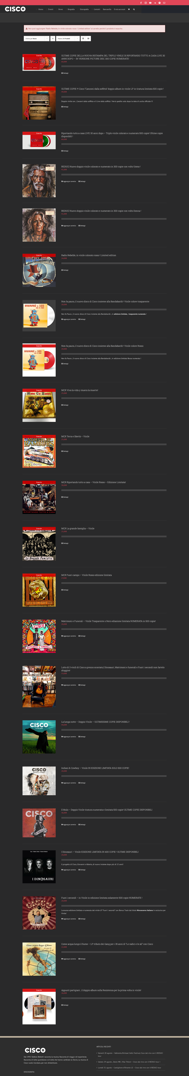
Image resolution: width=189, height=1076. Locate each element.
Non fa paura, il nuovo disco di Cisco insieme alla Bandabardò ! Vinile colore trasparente (105, 301)
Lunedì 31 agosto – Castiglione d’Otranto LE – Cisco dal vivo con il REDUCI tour (129, 1067)
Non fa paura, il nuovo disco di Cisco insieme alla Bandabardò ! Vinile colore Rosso (102, 345)
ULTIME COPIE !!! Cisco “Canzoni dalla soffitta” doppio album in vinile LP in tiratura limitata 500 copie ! (112, 88)
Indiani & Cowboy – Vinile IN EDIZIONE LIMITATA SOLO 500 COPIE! (95, 768)
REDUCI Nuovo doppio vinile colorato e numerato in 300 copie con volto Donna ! (101, 210)
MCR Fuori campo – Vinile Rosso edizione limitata (86, 575)
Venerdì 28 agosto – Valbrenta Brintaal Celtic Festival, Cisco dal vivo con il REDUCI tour (130, 1054)
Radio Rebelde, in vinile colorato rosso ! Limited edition (88, 255)
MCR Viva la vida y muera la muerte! (79, 390)
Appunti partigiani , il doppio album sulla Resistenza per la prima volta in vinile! (101, 990)
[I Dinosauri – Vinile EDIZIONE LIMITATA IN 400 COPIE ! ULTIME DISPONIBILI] (39, 866)
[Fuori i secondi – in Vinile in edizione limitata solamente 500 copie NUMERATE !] (39, 912)
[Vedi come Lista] (88, 38)
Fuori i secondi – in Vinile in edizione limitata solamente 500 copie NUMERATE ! (101, 897)
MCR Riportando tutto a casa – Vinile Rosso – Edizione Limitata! (93, 482)
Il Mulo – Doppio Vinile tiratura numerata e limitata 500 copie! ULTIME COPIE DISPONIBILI (106, 809)
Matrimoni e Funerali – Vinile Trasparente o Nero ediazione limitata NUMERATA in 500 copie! (108, 621)
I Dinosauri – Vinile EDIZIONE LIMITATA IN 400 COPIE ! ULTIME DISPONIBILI (99, 851)
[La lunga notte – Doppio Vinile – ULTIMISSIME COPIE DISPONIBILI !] (39, 737)
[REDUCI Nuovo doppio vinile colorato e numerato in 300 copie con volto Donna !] (39, 225)
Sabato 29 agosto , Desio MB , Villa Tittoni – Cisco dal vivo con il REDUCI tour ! (129, 1062)
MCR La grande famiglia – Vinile (77, 528)
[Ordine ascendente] (52, 38)
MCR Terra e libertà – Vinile (75, 436)
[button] (134, 9)
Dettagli (65, 73)
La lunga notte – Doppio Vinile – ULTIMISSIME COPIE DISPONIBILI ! (95, 721)
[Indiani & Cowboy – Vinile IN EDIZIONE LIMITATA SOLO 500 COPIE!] (39, 781)
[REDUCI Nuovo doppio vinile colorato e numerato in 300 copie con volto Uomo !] (39, 180)
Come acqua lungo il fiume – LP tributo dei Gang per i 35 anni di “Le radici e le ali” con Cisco (107, 943)
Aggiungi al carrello (69, 181)
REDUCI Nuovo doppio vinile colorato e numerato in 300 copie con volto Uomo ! (101, 166)
